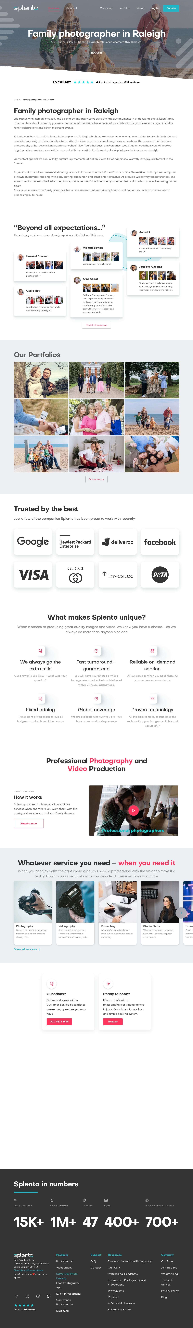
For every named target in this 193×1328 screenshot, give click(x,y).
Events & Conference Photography (129, 1261)
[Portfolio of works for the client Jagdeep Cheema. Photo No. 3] (162, 279)
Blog (164, 1297)
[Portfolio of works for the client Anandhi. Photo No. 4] (171, 244)
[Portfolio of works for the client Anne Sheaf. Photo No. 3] (105, 291)
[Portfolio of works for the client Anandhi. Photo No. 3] (162, 244)
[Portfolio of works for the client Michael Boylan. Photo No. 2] (96, 260)
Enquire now (29, 823)
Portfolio (124, 8)
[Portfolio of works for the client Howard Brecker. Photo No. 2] (40, 268)
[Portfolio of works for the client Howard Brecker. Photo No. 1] (30, 268)
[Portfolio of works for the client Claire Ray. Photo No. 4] (58, 303)
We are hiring (169, 1274)
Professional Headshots (123, 1274)
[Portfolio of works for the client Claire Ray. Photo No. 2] (40, 303)
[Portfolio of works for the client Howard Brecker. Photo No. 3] (49, 268)
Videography (64, 1268)
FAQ (93, 1261)
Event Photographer (68, 1294)
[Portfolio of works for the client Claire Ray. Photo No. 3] (49, 303)
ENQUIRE (96, 53)
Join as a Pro (169, 1268)
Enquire (171, 8)
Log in (155, 8)
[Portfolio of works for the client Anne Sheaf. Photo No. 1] (87, 291)
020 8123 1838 (59, 1021)
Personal (71, 8)
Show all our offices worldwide (28, 1270)
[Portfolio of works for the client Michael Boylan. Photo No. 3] (105, 260)
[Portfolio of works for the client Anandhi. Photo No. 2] (153, 244)
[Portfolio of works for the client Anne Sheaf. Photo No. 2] (96, 291)
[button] (181, 913)
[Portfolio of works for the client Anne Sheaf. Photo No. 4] (115, 291)
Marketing (62, 1311)
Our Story (167, 1261)
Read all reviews (96, 325)
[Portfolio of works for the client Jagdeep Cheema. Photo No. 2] (153, 279)
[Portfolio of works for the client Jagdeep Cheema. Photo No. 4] (171, 279)
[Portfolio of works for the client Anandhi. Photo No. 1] (143, 244)
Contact (96, 1268)
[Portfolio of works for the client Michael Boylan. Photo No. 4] (115, 260)
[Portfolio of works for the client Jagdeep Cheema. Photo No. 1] (143, 279)
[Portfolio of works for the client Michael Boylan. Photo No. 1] (87, 260)
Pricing (140, 8)
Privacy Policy (170, 1291)
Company (106, 8)
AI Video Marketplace (121, 1303)
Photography (64, 1261)
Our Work (114, 1268)
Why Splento (116, 1291)
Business (53, 8)
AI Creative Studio (119, 1309)
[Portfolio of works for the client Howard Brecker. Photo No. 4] (58, 268)
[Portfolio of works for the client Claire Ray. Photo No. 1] (30, 303)
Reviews (113, 1297)
